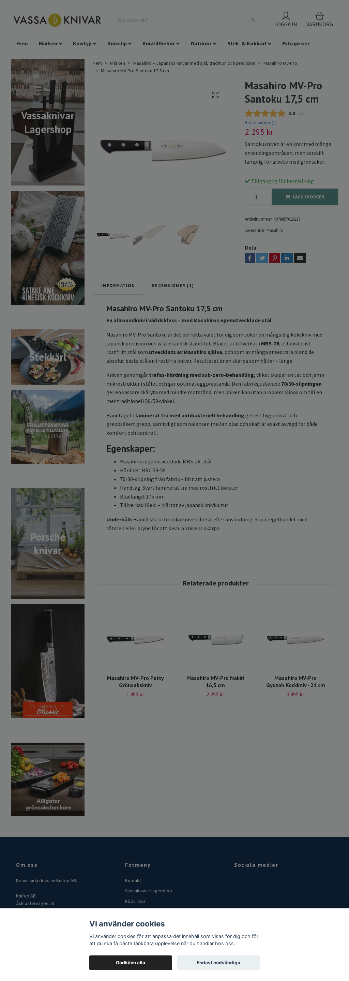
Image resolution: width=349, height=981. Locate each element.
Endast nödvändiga (218, 962)
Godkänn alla (130, 962)
